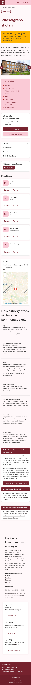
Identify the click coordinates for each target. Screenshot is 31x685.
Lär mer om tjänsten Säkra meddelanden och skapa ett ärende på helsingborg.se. (15, 516)
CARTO (19, 303)
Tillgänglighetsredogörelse (15, 682)
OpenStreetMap (7, 303)
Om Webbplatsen (15, 677)
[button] (15, 289)
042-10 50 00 (15, 644)
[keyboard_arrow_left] (1, 67)
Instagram (8, 580)
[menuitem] (6, 11)
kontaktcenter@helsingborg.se (14, 609)
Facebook (8, 578)
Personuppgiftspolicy (15, 680)
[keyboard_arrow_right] (29, 67)
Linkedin (7, 582)
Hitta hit (5, 269)
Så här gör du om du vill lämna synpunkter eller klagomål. (15, 497)
